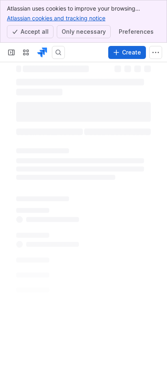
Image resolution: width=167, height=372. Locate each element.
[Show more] (155, 52)
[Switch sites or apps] (25, 52)
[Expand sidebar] (11, 52)
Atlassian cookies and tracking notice (56, 18)
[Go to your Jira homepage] (42, 52)
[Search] (58, 52)
